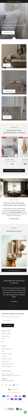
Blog (2, 341)
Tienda (3, 338)
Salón (7, 117)
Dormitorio (9, 91)
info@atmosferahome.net (7, 380)
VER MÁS (6, 36)
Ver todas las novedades (14, 170)
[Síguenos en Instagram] (6, 385)
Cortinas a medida (5, 333)
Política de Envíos (5, 361)
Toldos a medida (5, 336)
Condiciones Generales (6, 353)
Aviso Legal (4, 356)
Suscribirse (8, 325)
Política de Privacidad (6, 358)
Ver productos (14, 270)
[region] (14, 21)
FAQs (2, 351)
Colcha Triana (9, 159)
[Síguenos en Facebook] (2, 385)
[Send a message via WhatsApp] (25, 412)
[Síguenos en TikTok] (18, 385)
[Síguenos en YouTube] (14, 385)
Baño (7, 65)
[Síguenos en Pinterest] (10, 385)
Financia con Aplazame (6, 366)
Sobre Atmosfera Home (7, 348)
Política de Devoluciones (7, 363)
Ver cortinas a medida (14, 218)
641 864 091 (4, 378)
